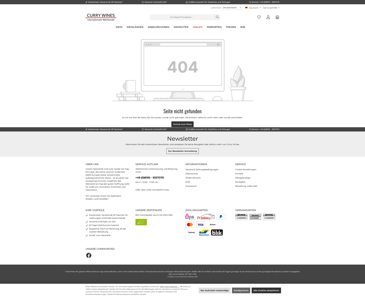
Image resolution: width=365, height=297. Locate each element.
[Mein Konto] (268, 17)
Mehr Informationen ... (169, 286)
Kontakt (239, 173)
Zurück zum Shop (182, 124)
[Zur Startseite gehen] (101, 17)
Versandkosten (110, 271)
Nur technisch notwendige (215, 290)
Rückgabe (240, 182)
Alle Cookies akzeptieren (266, 290)
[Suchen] (217, 17)
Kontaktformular (160, 189)
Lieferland (216, 7)
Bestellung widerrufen (246, 186)
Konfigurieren (241, 290)
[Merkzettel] (259, 17)
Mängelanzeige (242, 177)
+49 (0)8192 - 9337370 (149, 177)
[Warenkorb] (276, 17)
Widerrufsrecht (193, 177)
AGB (187, 182)
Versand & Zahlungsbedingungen (201, 169)
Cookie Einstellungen (245, 169)
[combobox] (181, 17)
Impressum (191, 186)
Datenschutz (191, 173)
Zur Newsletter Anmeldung (182, 151)
